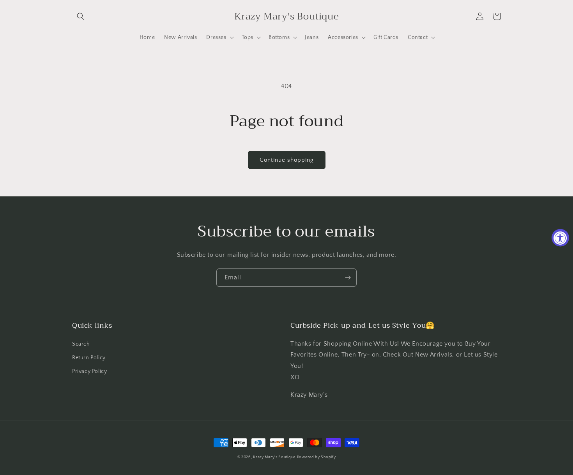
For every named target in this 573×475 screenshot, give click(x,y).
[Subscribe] (347, 277)
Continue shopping (287, 160)
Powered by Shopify (316, 457)
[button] (80, 16)
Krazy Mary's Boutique (274, 457)
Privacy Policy (89, 371)
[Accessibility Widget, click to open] (560, 237)
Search (81, 344)
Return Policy (89, 358)
